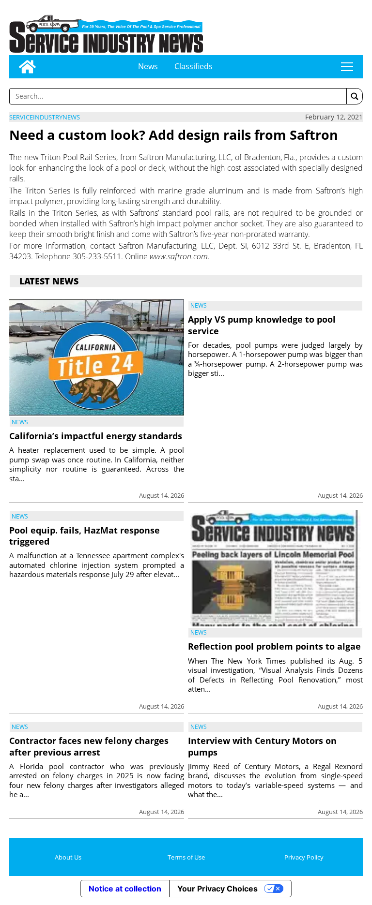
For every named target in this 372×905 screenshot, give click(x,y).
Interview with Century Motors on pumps (262, 746)
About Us (68, 857)
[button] (354, 96)
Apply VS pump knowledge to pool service (262, 324)
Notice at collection (125, 888)
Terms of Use (186, 857)
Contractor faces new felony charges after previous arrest (89, 746)
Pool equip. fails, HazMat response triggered (84, 535)
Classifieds (193, 66)
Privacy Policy (304, 857)
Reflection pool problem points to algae (274, 646)
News (148, 66)
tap (347, 66)
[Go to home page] (27, 66)
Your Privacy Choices (217, 888)
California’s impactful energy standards (95, 436)
